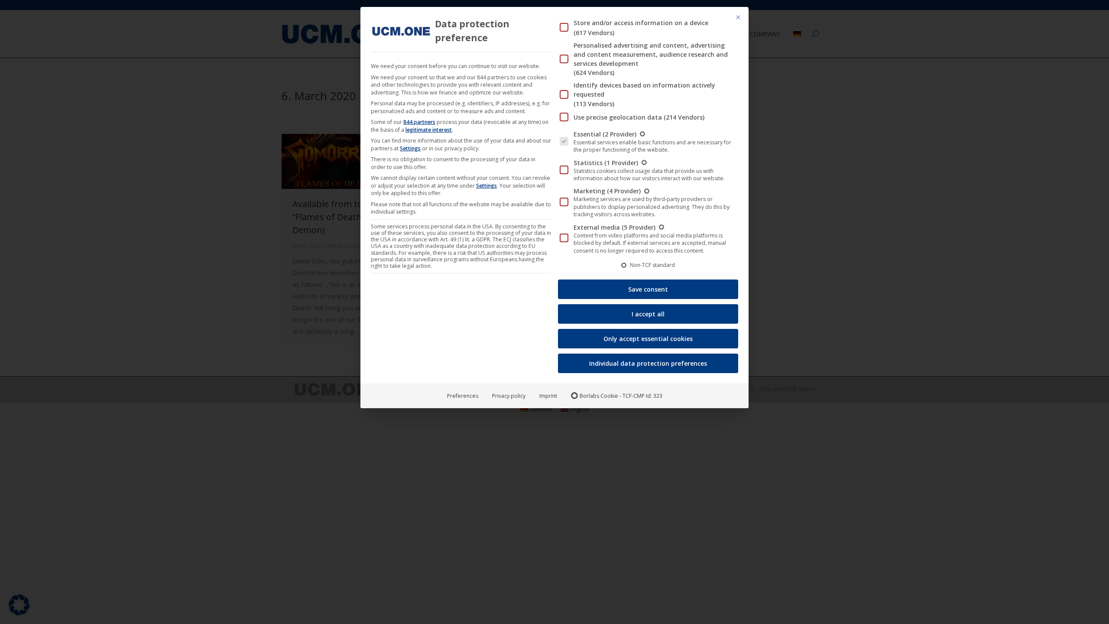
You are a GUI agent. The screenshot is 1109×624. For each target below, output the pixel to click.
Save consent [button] (648, 289)
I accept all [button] (648, 314)
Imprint (548, 396)
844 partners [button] (419, 122)
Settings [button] (410, 148)
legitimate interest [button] (428, 129)
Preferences (462, 396)
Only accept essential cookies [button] (648, 339)
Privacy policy (508, 396)
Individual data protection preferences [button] (648, 363)
